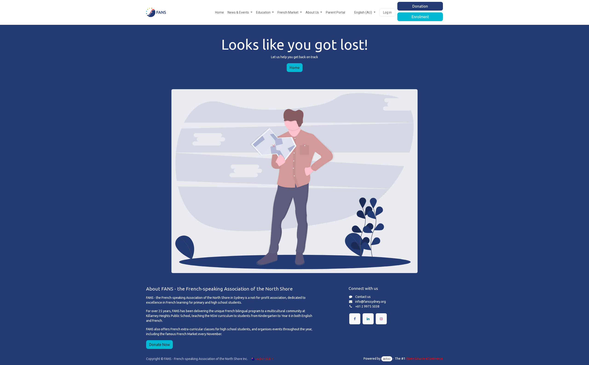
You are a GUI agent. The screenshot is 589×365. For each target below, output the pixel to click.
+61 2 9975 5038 (367, 306)
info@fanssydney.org (370, 301)
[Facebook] (354, 318)
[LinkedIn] (368, 318)
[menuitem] (219, 12)
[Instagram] (381, 318)
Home (295, 68)
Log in (387, 12)
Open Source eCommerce (424, 359)
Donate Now (159, 344)
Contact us (363, 297)
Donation (420, 6)
